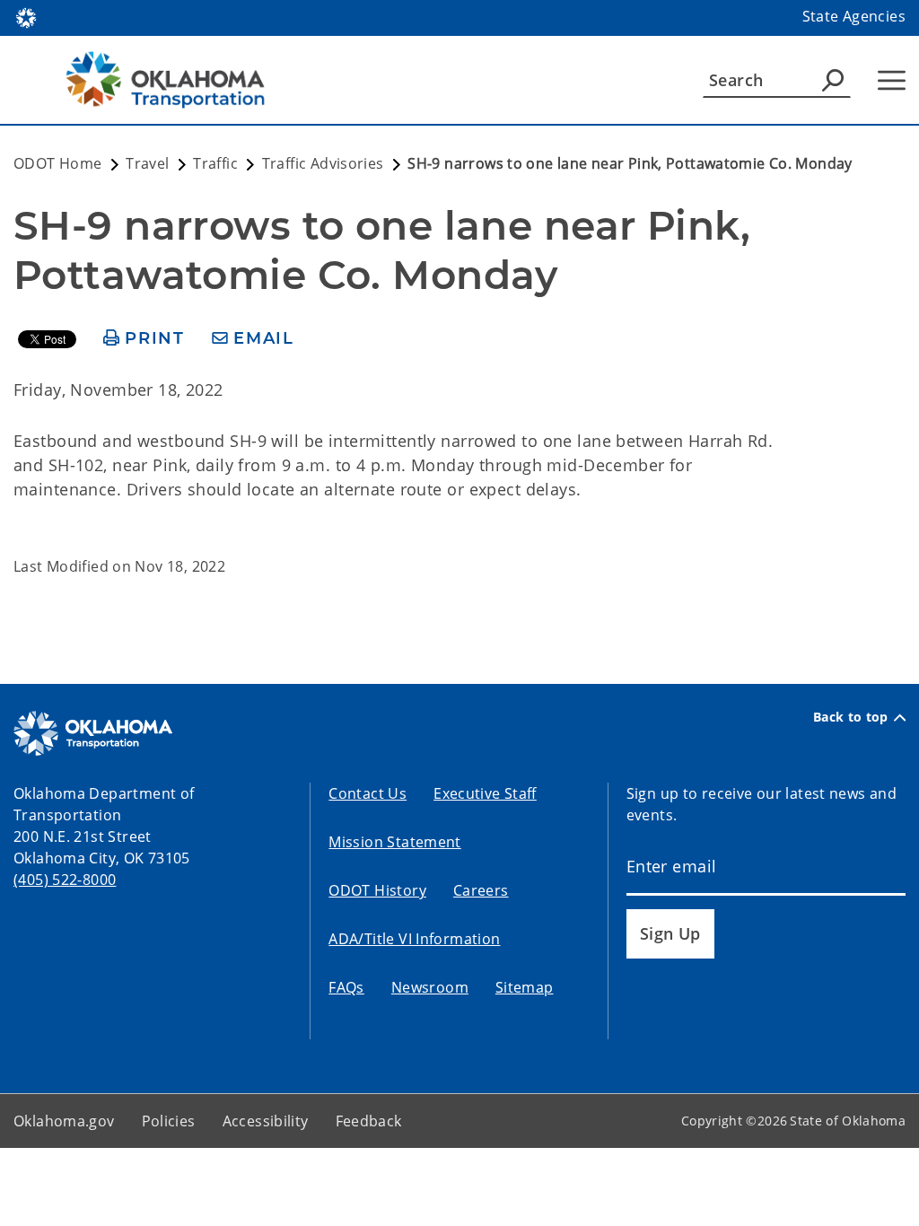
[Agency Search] (833, 80)
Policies (169, 1121)
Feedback (369, 1121)
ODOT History (377, 890)
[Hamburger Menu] (892, 80)
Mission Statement (394, 842)
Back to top (850, 717)
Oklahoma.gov (64, 1121)
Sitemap (524, 987)
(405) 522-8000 (64, 879)
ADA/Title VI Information (414, 939)
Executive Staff (485, 793)
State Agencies (854, 16)
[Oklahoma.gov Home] (26, 16)
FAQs (346, 987)
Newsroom (429, 987)
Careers (481, 890)
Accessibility (266, 1121)
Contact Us (367, 793)
